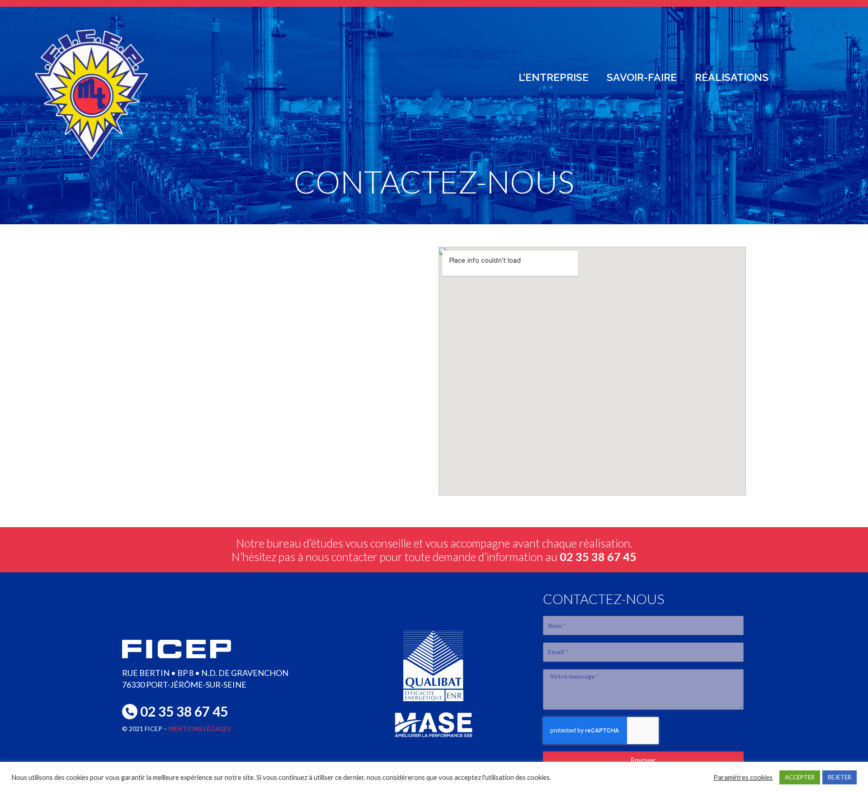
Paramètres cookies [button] (743, 777)
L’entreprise (554, 77)
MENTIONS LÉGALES (200, 728)
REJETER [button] (839, 777)
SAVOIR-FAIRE (642, 77)
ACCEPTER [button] (800, 777)
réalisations (732, 77)
